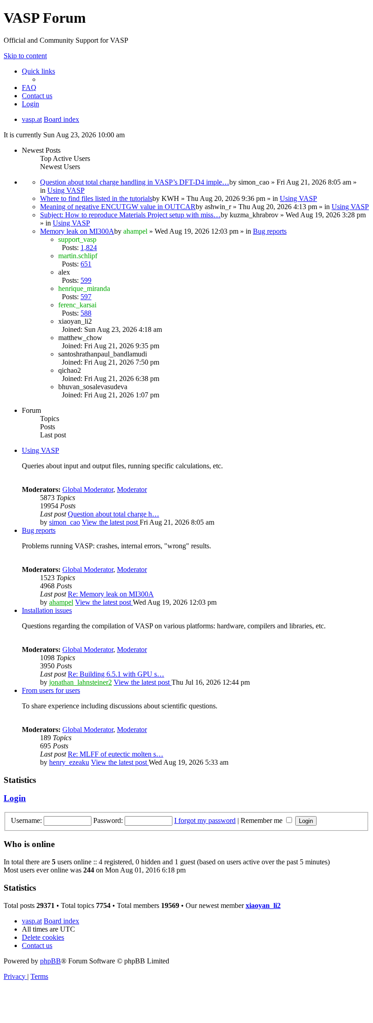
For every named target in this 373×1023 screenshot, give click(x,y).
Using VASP (66, 190)
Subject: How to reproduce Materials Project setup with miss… (130, 215)
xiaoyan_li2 (263, 905)
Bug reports (270, 231)
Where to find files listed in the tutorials (96, 198)
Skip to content (25, 56)
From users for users (51, 690)
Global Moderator (87, 489)
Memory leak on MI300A (77, 231)
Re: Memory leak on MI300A (111, 594)
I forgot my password (205, 820)
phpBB (50, 961)
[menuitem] (29, 87)
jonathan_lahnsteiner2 (80, 682)
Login (15, 798)
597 (86, 297)
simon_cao (64, 522)
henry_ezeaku (69, 762)
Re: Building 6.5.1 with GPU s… (116, 674)
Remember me (262, 820)
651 (86, 264)
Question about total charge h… (113, 514)
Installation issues (47, 610)
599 (86, 280)
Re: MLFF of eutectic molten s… (115, 754)
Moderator (132, 489)
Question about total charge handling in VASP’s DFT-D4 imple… (134, 182)
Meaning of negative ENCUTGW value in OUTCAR (118, 207)
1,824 (89, 247)
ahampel (61, 602)
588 (86, 313)
